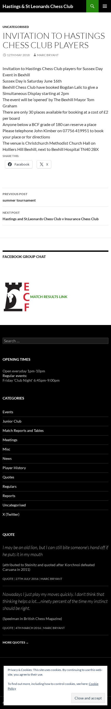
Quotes (8, 477)
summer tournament (19, 197)
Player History (14, 468)
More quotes (16, 642)
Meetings (10, 440)
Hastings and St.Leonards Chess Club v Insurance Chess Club (51, 216)
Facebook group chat (24, 256)
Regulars (10, 486)
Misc (6, 449)
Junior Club (12, 421)
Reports (9, 495)
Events (8, 412)
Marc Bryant (48, 55)
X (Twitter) (11, 514)
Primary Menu (105, 6)
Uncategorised (16, 27)
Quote (9, 534)
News (7, 458)
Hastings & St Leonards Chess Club (38, 6)
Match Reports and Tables (23, 430)
